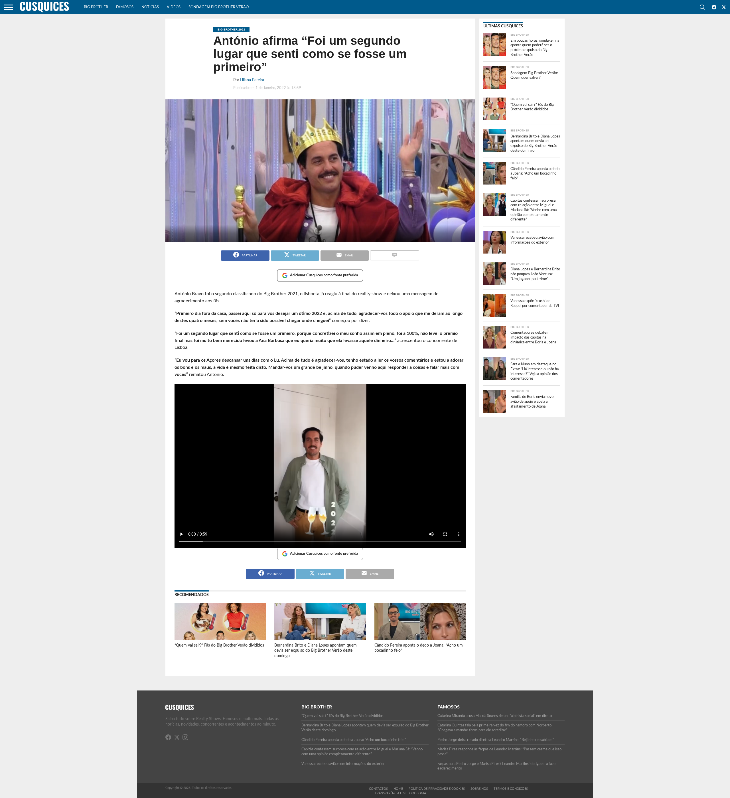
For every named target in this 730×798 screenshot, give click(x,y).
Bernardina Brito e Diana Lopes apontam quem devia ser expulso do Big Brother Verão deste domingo (315, 650)
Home (398, 788)
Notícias (150, 7)
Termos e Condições (511, 788)
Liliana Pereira (252, 80)
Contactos (378, 788)
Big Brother (96, 7)
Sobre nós (479, 788)
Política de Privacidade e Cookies (437, 788)
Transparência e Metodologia (400, 793)
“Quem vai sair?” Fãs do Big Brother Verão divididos (219, 645)
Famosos (124, 7)
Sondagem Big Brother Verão (218, 7)
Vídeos (174, 7)
